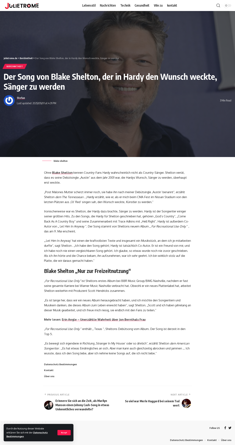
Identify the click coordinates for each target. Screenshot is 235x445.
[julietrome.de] (22, 5)
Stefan (21, 97)
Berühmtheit (15, 66)
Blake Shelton (62, 172)
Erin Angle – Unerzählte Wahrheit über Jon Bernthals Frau (104, 319)
